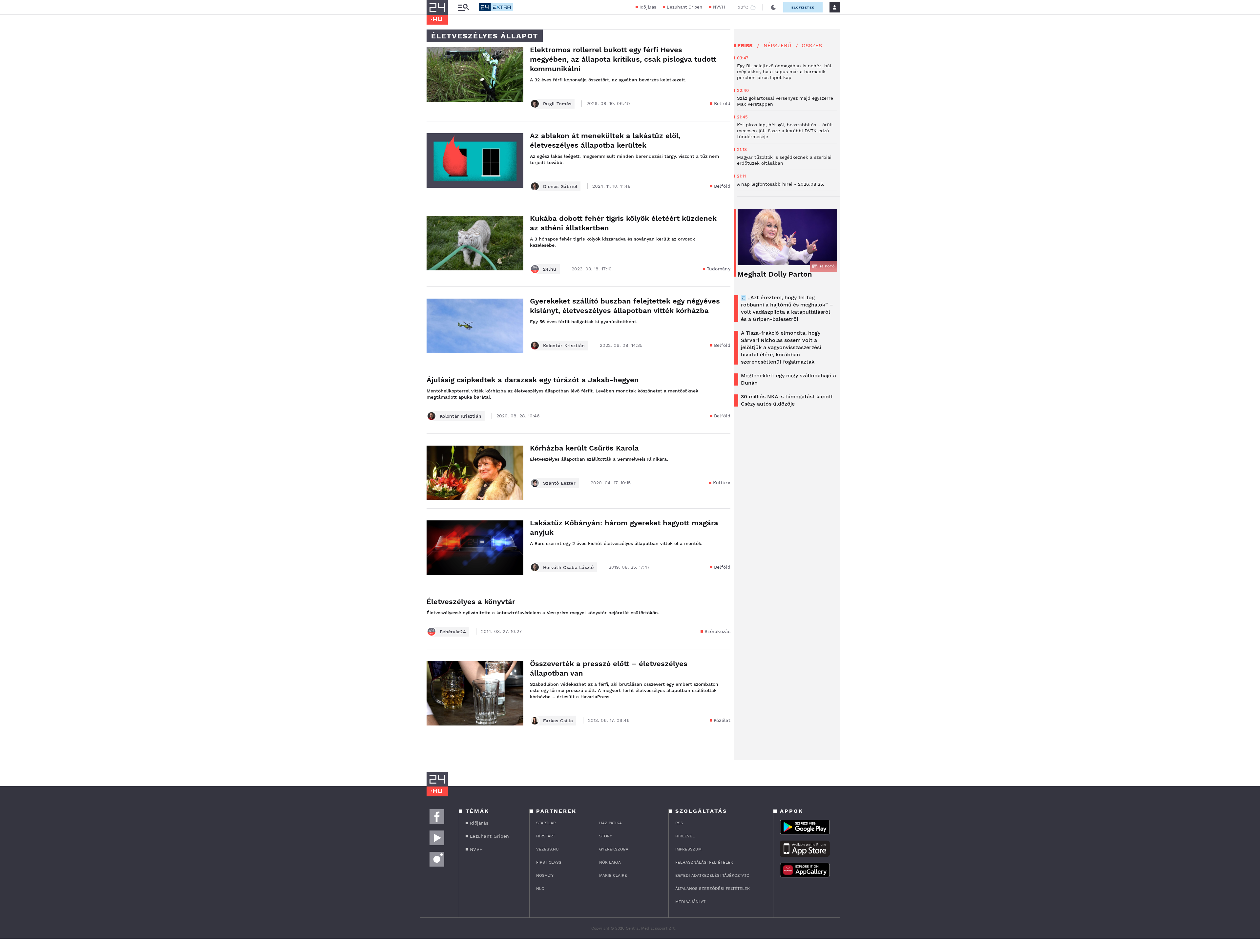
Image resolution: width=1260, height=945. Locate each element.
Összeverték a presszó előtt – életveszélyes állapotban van (608, 668)
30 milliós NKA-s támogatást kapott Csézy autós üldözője (787, 400)
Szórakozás (717, 631)
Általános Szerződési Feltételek (712, 888)
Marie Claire (613, 875)
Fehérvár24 (453, 631)
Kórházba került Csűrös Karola (584, 448)
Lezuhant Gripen (685, 7)
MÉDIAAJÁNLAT (690, 901)
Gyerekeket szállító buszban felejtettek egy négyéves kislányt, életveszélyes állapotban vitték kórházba (625, 306)
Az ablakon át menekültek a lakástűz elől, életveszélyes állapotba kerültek (605, 140)
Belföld (722, 103)
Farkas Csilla (558, 720)
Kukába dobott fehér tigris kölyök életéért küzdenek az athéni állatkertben (623, 223)
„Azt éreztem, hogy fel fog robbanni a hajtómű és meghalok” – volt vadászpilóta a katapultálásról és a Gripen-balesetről (787, 308)
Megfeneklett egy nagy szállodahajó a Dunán (788, 379)
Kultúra (721, 482)
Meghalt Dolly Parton (774, 274)
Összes (812, 45)
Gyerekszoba (613, 849)
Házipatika (610, 823)
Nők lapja (610, 862)
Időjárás (648, 7)
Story (605, 836)
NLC (540, 888)
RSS (679, 823)
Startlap (546, 823)
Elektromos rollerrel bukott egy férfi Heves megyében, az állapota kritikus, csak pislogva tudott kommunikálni (623, 59)
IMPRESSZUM (688, 849)
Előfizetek (802, 7)
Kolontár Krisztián (564, 345)
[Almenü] (463, 7)
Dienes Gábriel (560, 186)
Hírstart (545, 836)
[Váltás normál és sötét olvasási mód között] (773, 7)
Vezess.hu (547, 849)
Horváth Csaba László (568, 567)
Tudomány (718, 268)
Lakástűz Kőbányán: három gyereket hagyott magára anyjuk (624, 527)
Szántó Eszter (559, 483)
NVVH (719, 7)
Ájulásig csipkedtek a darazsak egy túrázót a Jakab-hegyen (533, 380)
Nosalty (545, 875)
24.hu (549, 269)
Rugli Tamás (557, 103)
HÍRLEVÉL (685, 836)
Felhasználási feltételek (704, 862)
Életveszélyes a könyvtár (471, 602)
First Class (548, 862)
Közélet (722, 720)
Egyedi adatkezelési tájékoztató (712, 875)
